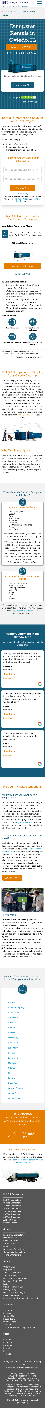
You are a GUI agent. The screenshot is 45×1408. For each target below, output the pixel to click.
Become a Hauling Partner (15, 1278)
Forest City (13, 1038)
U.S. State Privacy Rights (14, 1292)
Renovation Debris (11, 1240)
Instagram (7, 1345)
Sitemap (7, 1324)
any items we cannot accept (26, 611)
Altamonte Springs (16, 1007)
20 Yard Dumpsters (12, 1211)
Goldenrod (13, 1043)
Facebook (7, 1342)
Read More (7, 678)
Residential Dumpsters (13, 1235)
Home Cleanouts (10, 1238)
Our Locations (9, 1322)
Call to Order (14, 878)
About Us (7, 1310)
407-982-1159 (23, 47)
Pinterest (7, 1339)
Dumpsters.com (13, 1380)
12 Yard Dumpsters (12, 1205)
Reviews (7, 1313)
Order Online (9, 1267)
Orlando (32, 11)
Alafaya (11, 1002)
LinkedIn (7, 1348)
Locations (13, 11)
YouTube (7, 1354)
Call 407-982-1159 (24, 1135)
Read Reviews (28, 102)
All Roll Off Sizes (10, 1220)
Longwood (13, 1058)
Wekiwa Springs (15, 1088)
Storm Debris (9, 1243)
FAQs (5, 1284)
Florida (23, 11)
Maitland (12, 1063)
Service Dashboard (12, 1272)
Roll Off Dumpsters (12, 1200)
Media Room (9, 1319)
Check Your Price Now (22, 266)
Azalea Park (13, 1012)
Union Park (13, 1083)
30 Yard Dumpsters (12, 1214)
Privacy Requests (11, 1295)
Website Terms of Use (13, 1287)
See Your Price (22, 188)
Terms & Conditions (12, 1255)
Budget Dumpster (24, 1376)
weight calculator (22, 822)
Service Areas (9, 1275)
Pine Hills (12, 1073)
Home (4, 11)
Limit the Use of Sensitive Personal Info (21, 1298)
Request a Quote (10, 1269)
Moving (6, 1246)
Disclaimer (30, 1373)
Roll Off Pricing (10, 1223)
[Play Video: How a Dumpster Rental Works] (22, 900)
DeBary (11, 1027)
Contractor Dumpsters (13, 1249)
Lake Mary (13, 1048)
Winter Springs (14, 1098)
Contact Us (8, 1316)
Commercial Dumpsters (14, 1252)
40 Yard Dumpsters (12, 1217)
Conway (12, 1022)
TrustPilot (30, 1361)
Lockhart (12, 1053)
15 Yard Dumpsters (12, 1208)
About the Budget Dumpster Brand (19, 1327)
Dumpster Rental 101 (12, 1281)
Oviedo (5, 15)
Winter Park (13, 1093)
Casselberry (13, 1017)
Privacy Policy (22, 194)
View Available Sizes (22, 85)
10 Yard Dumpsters (12, 1203)
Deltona (11, 1033)
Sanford (11, 1078)
